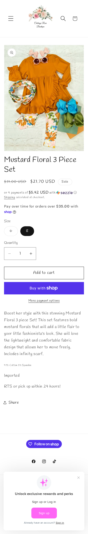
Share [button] (14, 402)
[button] (11, 19)
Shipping (9, 197)
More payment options (44, 301)
